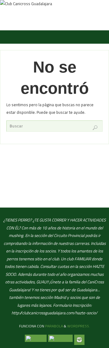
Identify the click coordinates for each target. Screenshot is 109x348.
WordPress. (78, 326)
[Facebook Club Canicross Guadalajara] (60, 338)
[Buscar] (95, 128)
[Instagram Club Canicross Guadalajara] (79, 340)
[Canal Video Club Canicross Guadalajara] (36, 338)
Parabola (54, 326)
